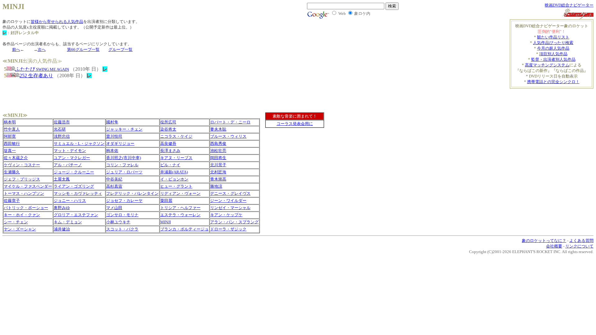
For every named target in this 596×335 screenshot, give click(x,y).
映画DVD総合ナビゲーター (569, 5)
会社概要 (554, 246)
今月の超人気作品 (553, 48)
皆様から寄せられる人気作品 (57, 21)
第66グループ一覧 (83, 49)
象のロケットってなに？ (544, 240)
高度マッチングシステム (547, 65)
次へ (42, 49)
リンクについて (579, 246)
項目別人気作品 (553, 53)
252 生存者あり (36, 75)
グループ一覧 (120, 49)
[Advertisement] (557, 98)
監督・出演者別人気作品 (553, 59)
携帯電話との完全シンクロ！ (553, 81)
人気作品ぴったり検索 (553, 42)
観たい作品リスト (553, 37)
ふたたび (42, 69)
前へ (16, 49)
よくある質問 (581, 240)
